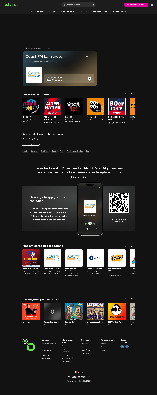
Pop (54, 62)
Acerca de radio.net (49, 343)
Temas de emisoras (119, 11)
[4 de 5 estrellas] (32, 139)
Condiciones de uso (68, 346)
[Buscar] (92, 4)
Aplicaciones (85, 347)
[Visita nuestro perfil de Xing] (127, 346)
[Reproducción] (89, 79)
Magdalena (44, 151)
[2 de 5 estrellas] (26, 139)
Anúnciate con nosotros (47, 351)
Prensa (44, 347)
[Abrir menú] (152, 4)
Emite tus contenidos (46, 357)
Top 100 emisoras (37, 11)
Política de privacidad (65, 350)
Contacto (84, 343)
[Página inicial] (26, 48)
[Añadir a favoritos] (87, 56)
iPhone (103, 343)
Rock (28, 62)
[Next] (132, 93)
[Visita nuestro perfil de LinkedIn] (122, 346)
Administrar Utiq (67, 358)
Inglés (26, 151)
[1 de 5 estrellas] (23, 139)
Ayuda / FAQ (85, 350)
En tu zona (83, 11)
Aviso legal (65, 355)
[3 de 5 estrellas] (29, 139)
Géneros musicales (100, 11)
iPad (102, 347)
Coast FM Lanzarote (55, 80)
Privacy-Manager (68, 361)
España (54, 151)
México (80, 372)
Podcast (52, 11)
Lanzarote (34, 151)
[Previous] (125, 93)
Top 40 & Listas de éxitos (41, 62)
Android (103, 350)
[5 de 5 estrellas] (34, 139)
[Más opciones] (93, 55)
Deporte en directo (67, 11)
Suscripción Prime (87, 353)
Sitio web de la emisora (30, 145)
